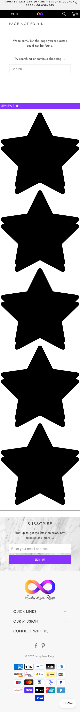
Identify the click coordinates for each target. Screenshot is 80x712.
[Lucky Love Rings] (40, 14)
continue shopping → (51, 58)
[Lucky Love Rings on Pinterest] (43, 646)
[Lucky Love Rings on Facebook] (36, 646)
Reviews (9, 106)
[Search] (65, 14)
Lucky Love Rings (44, 656)
